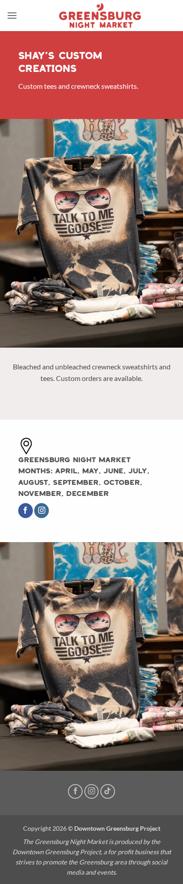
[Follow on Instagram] (41, 510)
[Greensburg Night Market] (100, 15)
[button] (12, 15)
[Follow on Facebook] (25, 510)
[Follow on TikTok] (107, 791)
